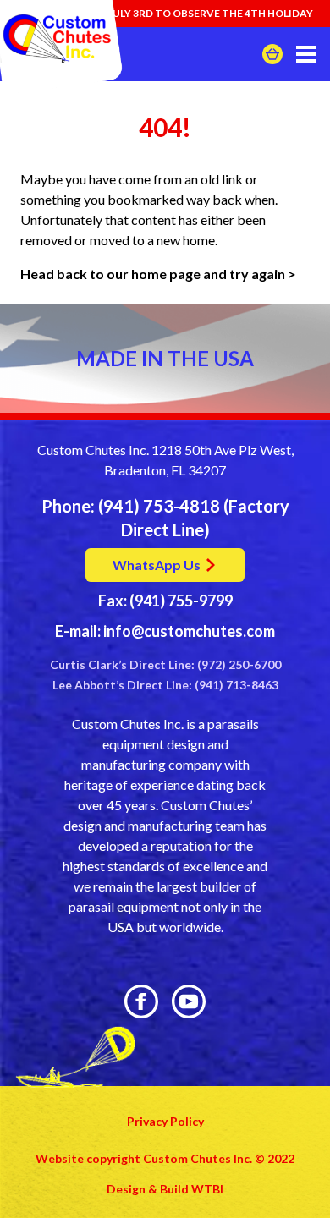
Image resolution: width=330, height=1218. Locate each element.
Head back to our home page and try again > (159, 274)
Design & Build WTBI (165, 1189)
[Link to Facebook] (141, 1001)
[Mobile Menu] (306, 54)
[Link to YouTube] (189, 1001)
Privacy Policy (165, 1121)
